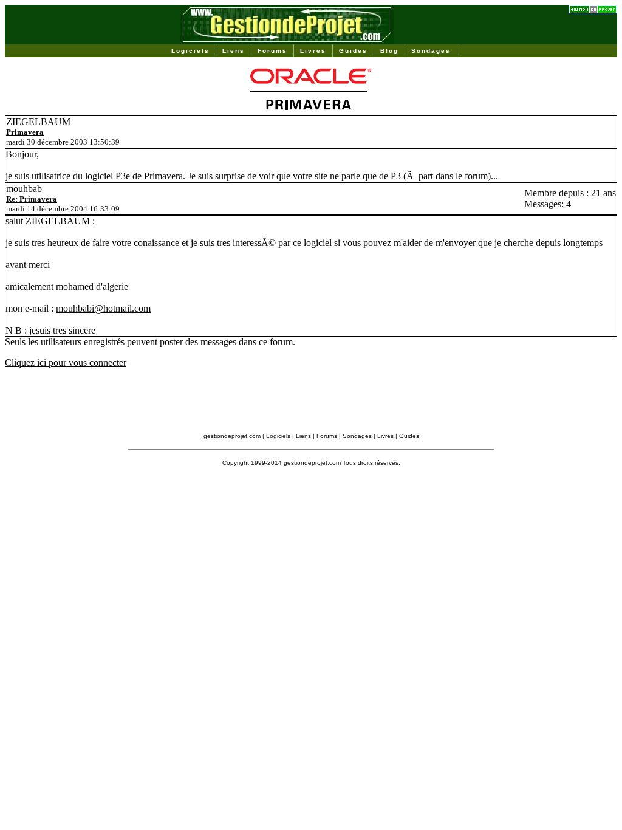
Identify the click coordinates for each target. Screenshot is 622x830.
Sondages (431, 50)
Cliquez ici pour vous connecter (65, 362)
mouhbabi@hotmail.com (103, 308)
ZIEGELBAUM (38, 122)
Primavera (25, 132)
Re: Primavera (31, 199)
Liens (233, 50)
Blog (389, 50)
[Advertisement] (311, 405)
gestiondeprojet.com (232, 436)
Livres (313, 50)
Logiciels (190, 50)
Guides (353, 50)
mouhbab (24, 188)
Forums (272, 50)
